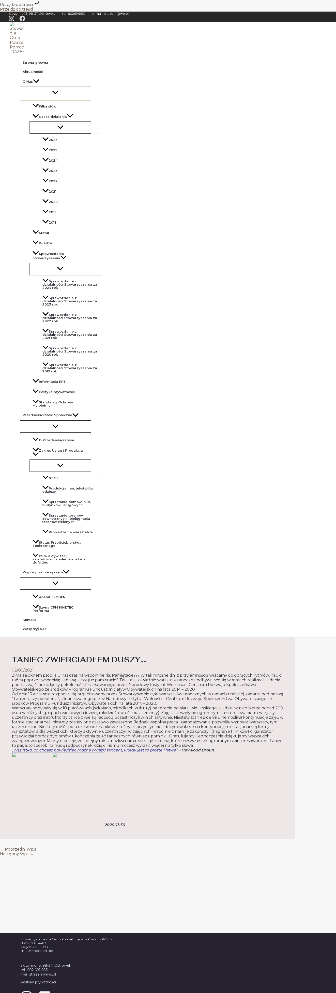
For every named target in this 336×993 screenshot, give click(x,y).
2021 (53, 191)
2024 (53, 160)
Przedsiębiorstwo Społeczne (47, 415)
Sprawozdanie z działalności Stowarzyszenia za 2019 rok (69, 368)
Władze (45, 243)
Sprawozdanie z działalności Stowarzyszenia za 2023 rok (69, 301)
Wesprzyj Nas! (35, 629)
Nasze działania (53, 117)
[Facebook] (22, 20)
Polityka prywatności (57, 392)
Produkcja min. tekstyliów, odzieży (68, 489)
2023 (53, 171)
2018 (53, 222)
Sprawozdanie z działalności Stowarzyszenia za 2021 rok (69, 334)
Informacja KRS (52, 381)
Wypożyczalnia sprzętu (43, 572)
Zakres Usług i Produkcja (61, 450)
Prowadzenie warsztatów (71, 532)
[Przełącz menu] (55, 93)
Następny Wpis (17, 854)
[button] (36, 81)
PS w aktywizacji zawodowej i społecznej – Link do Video (58, 559)
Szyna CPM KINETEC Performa (53, 608)
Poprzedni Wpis (18, 849)
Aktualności (33, 72)
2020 (53, 202)
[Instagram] (12, 20)
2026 (53, 140)
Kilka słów (47, 106)
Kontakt (29, 620)
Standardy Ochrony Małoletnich (52, 403)
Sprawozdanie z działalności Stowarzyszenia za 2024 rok (69, 284)
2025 (53, 150)
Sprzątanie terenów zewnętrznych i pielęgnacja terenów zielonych (66, 518)
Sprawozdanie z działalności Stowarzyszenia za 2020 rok (69, 351)
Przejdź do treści (17, 4)
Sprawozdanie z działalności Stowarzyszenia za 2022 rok (69, 318)
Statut (44, 233)
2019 (53, 212)
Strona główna (35, 62)
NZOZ (54, 478)
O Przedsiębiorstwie (56, 440)
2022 (53, 181)
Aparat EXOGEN (52, 597)
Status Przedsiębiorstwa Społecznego (56, 544)
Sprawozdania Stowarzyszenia (48, 256)
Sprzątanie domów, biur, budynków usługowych (66, 503)
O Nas (28, 81)
